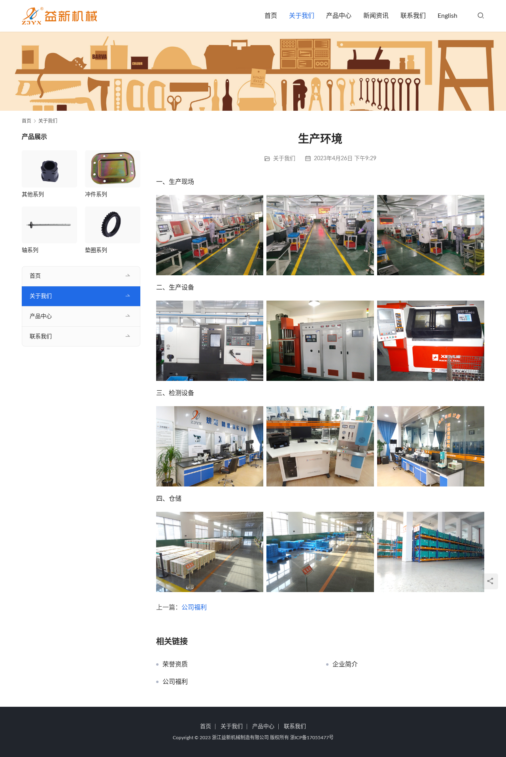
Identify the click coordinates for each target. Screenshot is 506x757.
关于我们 (301, 16)
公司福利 (194, 607)
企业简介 (345, 664)
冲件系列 (96, 194)
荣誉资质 (175, 664)
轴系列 (30, 250)
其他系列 (33, 194)
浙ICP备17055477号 (312, 737)
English (447, 16)
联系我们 (413, 16)
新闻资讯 (376, 16)
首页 (270, 16)
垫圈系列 (96, 250)
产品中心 (338, 16)
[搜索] (480, 15)
